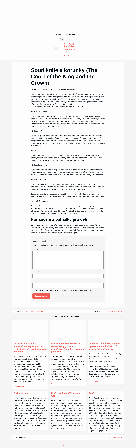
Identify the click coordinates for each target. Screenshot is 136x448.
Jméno (35, 272)
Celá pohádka (19, 386)
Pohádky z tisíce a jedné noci (33, 311)
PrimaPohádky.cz (23, 437)
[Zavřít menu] (62, 39)
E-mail (35, 281)
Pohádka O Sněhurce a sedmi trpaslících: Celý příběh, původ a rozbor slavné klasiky (105, 346)
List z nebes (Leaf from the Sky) (112, 311)
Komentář (36, 249)
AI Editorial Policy (68, 446)
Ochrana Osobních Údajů (115, 437)
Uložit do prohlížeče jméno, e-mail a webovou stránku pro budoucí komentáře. (63, 290)
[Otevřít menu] (56, 48)
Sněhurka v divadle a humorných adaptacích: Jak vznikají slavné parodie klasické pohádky (30, 347)
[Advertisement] (68, 19)
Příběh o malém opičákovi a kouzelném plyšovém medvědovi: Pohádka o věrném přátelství (67, 347)
